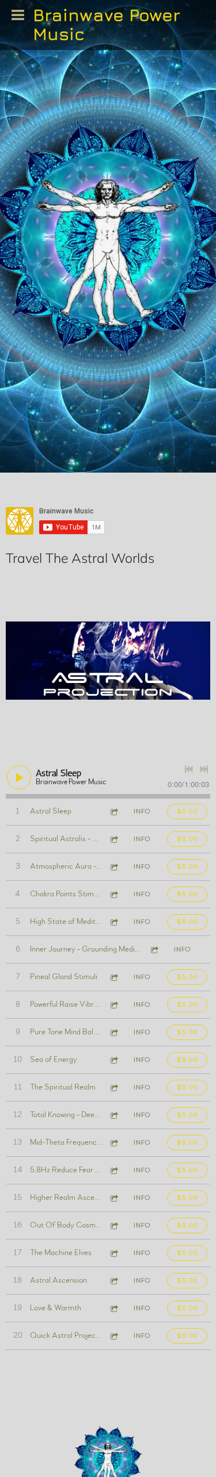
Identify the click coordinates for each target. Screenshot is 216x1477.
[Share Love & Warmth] (113, 1308)
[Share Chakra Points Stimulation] (113, 894)
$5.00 (187, 811)
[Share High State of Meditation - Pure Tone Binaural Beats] (113, 922)
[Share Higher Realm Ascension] (113, 1198)
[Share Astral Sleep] (113, 811)
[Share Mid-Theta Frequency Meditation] (113, 1142)
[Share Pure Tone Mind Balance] (113, 1032)
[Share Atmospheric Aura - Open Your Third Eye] (113, 867)
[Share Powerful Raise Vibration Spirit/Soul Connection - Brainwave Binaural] (113, 1005)
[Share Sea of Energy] (113, 1060)
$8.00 (187, 1059)
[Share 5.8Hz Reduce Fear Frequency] (113, 1170)
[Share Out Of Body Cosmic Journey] (113, 1225)
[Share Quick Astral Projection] (113, 1336)
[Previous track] (189, 769)
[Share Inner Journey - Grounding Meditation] (153, 949)
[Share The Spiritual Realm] (113, 1087)
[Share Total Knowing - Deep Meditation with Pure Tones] (113, 1115)
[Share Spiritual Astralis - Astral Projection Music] (113, 839)
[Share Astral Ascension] (113, 1280)
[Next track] (204, 769)
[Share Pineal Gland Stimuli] (113, 977)
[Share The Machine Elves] (113, 1253)
